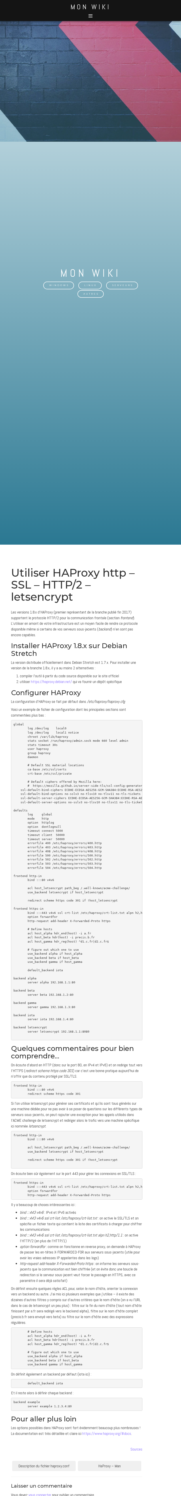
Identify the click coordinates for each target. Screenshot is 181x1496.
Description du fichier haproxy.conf (44, 1465)
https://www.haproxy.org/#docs (106, 1433)
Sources (136, 1449)
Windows (59, 285)
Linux (90, 285)
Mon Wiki (90, 6)
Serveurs (122, 285)
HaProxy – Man (109, 1465)
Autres (91, 293)
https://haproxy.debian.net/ (51, 681)
